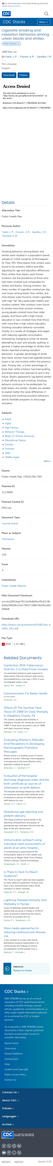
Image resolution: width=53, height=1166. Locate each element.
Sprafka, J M (44, 56)
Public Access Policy (15, 1074)
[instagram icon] (14, 1146)
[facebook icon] (4, 1146)
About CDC (9, 1100)
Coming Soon (11, 1059)
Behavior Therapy (14, 432)
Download (9, 75)
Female (9, 444)
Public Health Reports (14, 586)
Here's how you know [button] (11, 6)
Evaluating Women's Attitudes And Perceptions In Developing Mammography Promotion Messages (24, 746)
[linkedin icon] (19, 1146)
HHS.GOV (6, 1161)
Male (7, 453)
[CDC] (6, 13)
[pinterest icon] (9, 1152)
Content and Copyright (16, 1069)
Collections (10, 1048)
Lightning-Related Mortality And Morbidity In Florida (25, 902)
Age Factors (11, 427)
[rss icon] (19, 1152)
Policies (7, 1108)
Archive (7, 1124)
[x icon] (9, 1146)
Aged (8, 423)
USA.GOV (18, 1161)
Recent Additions (14, 1053)
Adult (8, 419)
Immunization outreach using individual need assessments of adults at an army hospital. (24, 844)
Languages (9, 1116)
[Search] (47, 13)
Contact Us (10, 1079)
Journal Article (10, 523)
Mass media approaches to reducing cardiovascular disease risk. (25, 932)
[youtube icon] (4, 1152)
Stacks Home (11, 1043)
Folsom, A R (27, 56)
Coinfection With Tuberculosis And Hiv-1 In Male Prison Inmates (26, 667)
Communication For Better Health (25, 693)
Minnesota (8, 539)
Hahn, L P (11, 56)
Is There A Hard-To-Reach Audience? (21, 874)
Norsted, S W (10, 236)
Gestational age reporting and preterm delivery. (23, 814)
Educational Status (15, 440)
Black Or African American (19, 436)
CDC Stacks (15, 991)
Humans (9, 448)
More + (47, 461)
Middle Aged (12, 457)
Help (7, 1064)
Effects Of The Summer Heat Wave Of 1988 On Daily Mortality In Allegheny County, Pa (26, 712)
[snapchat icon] (14, 1152)
